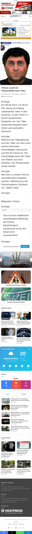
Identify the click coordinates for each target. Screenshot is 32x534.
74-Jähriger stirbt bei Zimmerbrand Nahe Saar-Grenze (7, 339)
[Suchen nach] (30, 16)
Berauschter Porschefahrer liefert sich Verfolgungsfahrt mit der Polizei (24, 340)
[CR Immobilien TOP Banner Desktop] (16, 7)
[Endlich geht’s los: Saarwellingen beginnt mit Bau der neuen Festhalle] (6, 401)
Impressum (15, 524)
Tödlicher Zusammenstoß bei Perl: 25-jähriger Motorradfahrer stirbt (7, 471)
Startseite (10, 524)
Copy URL (25, 246)
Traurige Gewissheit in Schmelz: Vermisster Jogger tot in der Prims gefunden (24, 322)
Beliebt (7, 394)
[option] (16, 260)
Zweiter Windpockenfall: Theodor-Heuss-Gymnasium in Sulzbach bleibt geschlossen (20, 428)
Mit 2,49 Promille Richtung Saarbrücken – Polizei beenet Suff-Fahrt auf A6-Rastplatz (19, 421)
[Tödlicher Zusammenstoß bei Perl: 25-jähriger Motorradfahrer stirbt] (8, 464)
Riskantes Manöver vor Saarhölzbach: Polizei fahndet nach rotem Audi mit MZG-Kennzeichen (20, 414)
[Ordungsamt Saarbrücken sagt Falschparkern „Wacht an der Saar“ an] (24, 464)
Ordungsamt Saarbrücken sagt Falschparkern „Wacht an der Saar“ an (24, 471)
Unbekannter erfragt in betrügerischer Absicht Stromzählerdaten (7, 454)
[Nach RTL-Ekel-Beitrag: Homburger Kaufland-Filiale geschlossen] (24, 445)
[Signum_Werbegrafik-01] (16, 30)
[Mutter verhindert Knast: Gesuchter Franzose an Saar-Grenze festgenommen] (8, 316)
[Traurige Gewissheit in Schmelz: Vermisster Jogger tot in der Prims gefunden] (24, 316)
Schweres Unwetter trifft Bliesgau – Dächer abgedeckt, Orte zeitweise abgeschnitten (20, 407)
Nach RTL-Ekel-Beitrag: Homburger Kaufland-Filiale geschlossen (23, 452)
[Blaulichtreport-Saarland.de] (16, 16)
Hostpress (16, 521)
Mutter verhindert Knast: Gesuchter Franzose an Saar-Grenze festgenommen (8, 322)
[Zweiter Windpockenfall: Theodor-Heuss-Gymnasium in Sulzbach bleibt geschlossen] (6, 428)
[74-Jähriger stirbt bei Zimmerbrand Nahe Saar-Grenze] (8, 332)
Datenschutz (21, 524)
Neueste (24, 394)
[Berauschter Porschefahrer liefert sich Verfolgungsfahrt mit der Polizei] (24, 332)
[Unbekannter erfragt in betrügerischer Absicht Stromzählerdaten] (8, 446)
